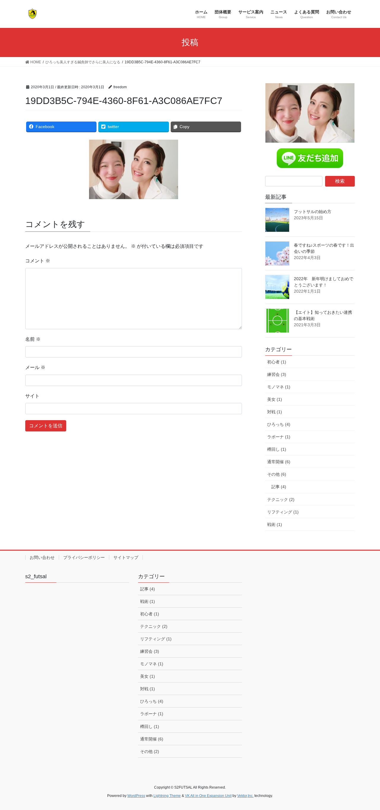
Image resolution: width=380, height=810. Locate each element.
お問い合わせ (42, 557)
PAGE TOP (365, 780)
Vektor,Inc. (245, 796)
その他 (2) (149, 751)
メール (35, 367)
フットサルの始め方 (312, 211)
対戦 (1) (274, 411)
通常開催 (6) (278, 461)
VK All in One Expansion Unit (208, 796)
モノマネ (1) (278, 386)
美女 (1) (274, 399)
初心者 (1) (276, 362)
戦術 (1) (274, 524)
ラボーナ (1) (278, 436)
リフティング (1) (283, 512)
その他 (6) (276, 474)
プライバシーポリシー (84, 557)
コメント (37, 260)
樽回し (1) (276, 449)
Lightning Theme (167, 796)
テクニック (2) (280, 499)
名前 (33, 339)
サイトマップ (125, 557)
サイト (32, 395)
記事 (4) (278, 486)
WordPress (136, 796)
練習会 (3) (276, 374)
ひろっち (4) (278, 424)
